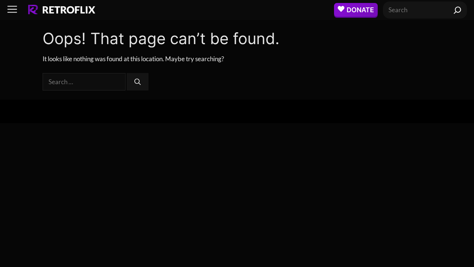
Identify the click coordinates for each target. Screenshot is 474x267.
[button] (12, 9)
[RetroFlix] (61, 10)
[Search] (457, 10)
